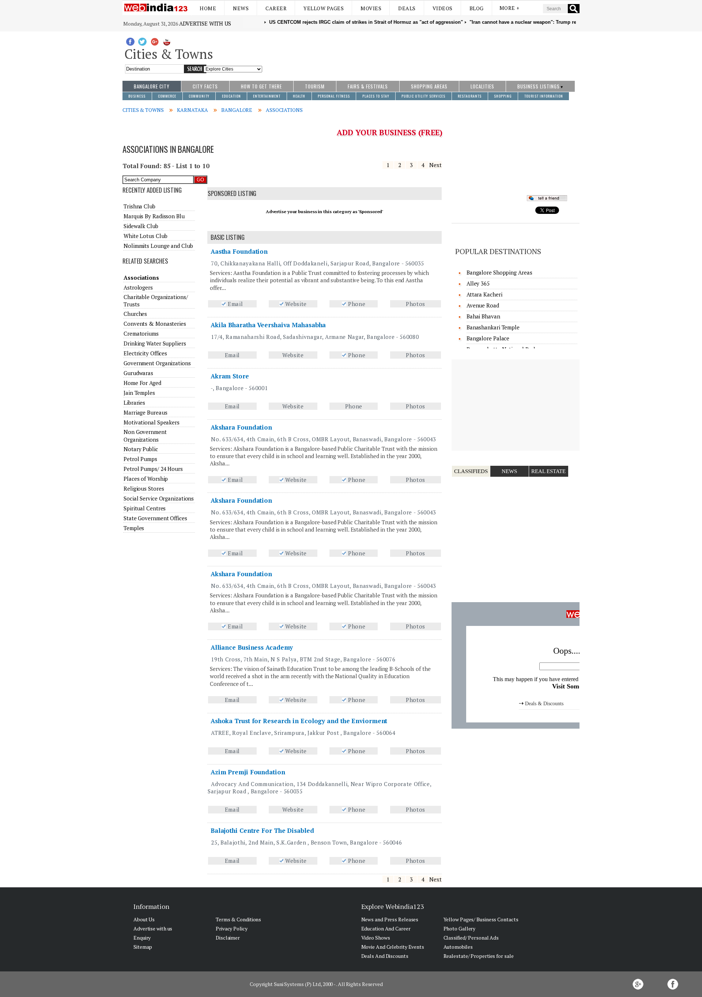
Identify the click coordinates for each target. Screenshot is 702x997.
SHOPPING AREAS (429, 86)
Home (208, 8)
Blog (476, 8)
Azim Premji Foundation (248, 772)
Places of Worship (146, 478)
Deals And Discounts (384, 955)
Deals (407, 8)
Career (276, 8)
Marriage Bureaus (145, 412)
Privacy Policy (232, 928)
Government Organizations (157, 363)
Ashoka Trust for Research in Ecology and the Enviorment (299, 721)
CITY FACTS (205, 86)
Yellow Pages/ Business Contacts (481, 919)
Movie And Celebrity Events (392, 946)
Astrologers (138, 287)
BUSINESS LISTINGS (538, 86)
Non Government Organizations (145, 435)
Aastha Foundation (239, 251)
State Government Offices (155, 518)
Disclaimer (228, 937)
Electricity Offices (145, 353)
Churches (135, 313)
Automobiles (458, 946)
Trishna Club (139, 206)
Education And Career (386, 928)
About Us (144, 919)
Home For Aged (142, 382)
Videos (443, 8)
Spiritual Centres (145, 508)
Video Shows (375, 937)
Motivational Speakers (152, 422)
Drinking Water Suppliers (155, 343)
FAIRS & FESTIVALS (368, 86)
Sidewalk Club (141, 226)
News (241, 8)
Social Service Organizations (159, 498)
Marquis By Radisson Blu (154, 216)
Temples (134, 528)
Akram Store (230, 376)
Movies (371, 8)
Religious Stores (144, 488)
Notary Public (141, 449)
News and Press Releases (390, 919)
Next (435, 165)
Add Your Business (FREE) (389, 132)
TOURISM (315, 86)
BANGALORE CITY (152, 86)
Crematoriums (141, 333)
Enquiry (142, 937)
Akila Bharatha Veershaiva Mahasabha (268, 325)
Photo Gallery (460, 928)
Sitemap (142, 946)
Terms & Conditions (238, 919)
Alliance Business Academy (252, 647)
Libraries (134, 402)
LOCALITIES (482, 86)
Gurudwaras (138, 373)
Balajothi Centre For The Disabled (262, 830)
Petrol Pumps (140, 458)
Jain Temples (139, 392)
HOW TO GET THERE (261, 86)
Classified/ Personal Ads (471, 937)
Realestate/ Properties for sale (479, 955)
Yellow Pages (323, 8)
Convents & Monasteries (155, 323)
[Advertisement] (421, 52)
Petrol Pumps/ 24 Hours (153, 468)
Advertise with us (205, 23)
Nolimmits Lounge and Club (158, 245)
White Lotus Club (145, 235)
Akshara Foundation (241, 427)
